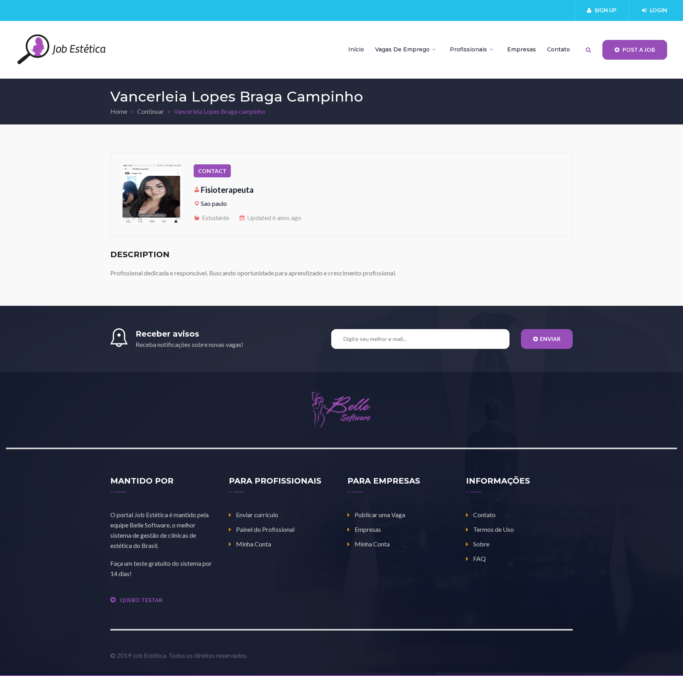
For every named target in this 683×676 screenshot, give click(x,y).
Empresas (521, 49)
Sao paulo (214, 203)
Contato (558, 49)
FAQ (479, 558)
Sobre (481, 544)
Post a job (638, 49)
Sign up (605, 10)
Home (118, 111)
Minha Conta (253, 544)
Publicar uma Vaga (380, 514)
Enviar (550, 338)
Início (356, 49)
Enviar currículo (257, 514)
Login (658, 10)
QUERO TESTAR (141, 600)
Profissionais (469, 49)
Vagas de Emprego (403, 49)
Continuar (150, 111)
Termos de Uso (493, 529)
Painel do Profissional (265, 529)
